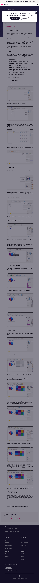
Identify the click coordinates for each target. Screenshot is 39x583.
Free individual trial (15, 18)
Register (33, 1)
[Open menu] (37, 4)
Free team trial (24, 18)
